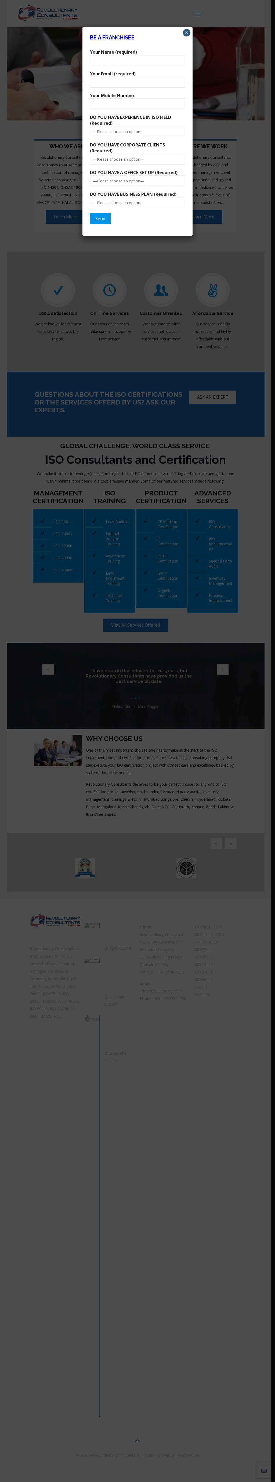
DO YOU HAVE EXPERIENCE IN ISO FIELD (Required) (130, 120)
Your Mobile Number (112, 95)
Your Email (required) (113, 74)
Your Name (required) (113, 52)
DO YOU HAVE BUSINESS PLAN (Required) (133, 194)
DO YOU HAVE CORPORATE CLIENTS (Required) (127, 148)
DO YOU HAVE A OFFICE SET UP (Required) (134, 172)
